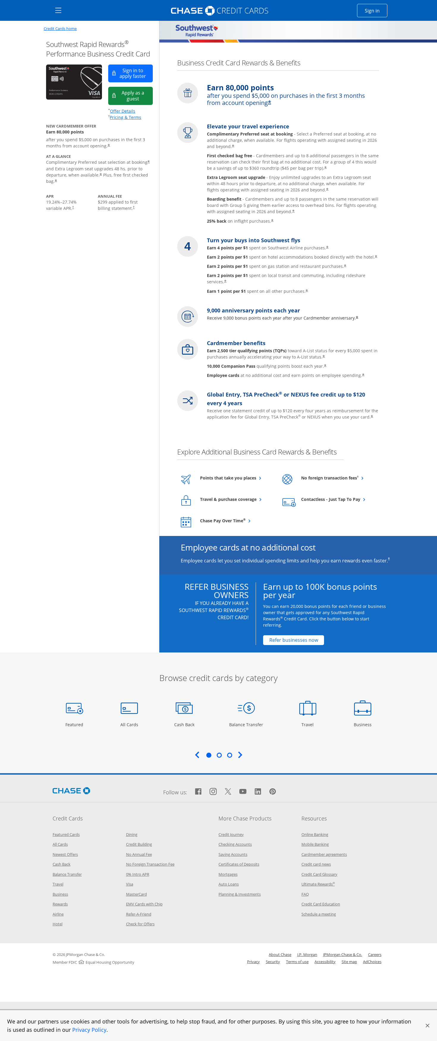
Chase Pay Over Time (236, 520)
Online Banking (314, 834)
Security (273, 961)
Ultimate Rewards (318, 884)
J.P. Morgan (307, 954)
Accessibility (325, 961)
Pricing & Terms (125, 117)
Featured (75, 724)
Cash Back (184, 724)
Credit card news (316, 864)
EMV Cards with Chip (144, 904)
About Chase (280, 954)
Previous (197, 755)
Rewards (60, 904)
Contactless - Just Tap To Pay (337, 499)
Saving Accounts (232, 854)
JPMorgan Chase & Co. (342, 954)
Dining (131, 834)
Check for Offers (140, 924)
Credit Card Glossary (319, 874)
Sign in (376, 10)
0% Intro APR (137, 874)
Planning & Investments (239, 894)
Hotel (57, 924)
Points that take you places (236, 478)
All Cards (130, 724)
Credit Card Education (320, 904)
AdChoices (372, 961)
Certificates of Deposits (238, 864)
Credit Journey (231, 834)
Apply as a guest (137, 95)
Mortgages (228, 874)
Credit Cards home (60, 29)
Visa (129, 884)
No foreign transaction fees (337, 478)
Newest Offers (65, 854)
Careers (374, 954)
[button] (427, 1025)
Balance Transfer (246, 724)
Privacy (253, 961)
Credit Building (139, 844)
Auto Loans (228, 884)
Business (363, 724)
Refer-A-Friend (138, 914)
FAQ (305, 894)
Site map (349, 961)
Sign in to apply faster (136, 73)
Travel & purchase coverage (236, 499)
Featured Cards (66, 834)
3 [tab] (229, 755)
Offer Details (122, 111)
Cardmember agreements (324, 854)
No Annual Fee (139, 854)
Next (240, 755)
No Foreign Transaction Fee (150, 864)
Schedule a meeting (318, 914)
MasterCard (136, 894)
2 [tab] (219, 755)
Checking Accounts (235, 844)
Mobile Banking (315, 844)
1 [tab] (209, 755)
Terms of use (297, 961)
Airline (58, 914)
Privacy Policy (89, 1029)
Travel (309, 724)
